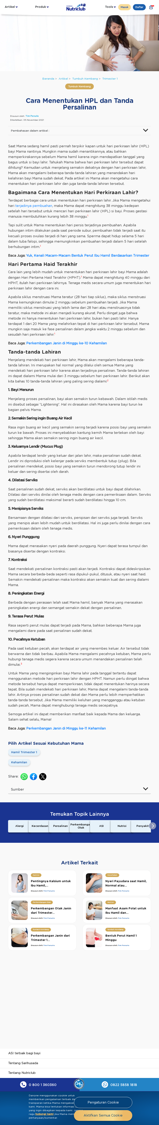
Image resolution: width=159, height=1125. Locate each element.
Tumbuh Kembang (85, 78)
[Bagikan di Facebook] (33, 776)
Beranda (48, 78)
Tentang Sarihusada (23, 1063)
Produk (40, 7)
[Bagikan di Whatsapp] (24, 776)
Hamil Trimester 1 (24, 752)
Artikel (10, 7)
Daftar (139, 7)
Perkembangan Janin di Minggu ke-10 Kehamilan (66, 343)
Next (152, 825)
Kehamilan (19, 762)
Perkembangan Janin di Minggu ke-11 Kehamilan (66, 728)
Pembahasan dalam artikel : (30, 130)
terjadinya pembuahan (33, 206)
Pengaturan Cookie (103, 1102)
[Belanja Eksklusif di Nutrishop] (151, 7)
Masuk (124, 7)
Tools (109, 7)
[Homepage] (77, 7)
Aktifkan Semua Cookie (103, 1115)
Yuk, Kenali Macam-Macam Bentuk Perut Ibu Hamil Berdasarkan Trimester (87, 255)
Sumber (17, 789)
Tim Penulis (32, 116)
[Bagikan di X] (42, 776)
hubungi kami (44, 1114)
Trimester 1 (110, 78)
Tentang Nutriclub (22, 1072)
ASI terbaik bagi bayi (24, 1053)
